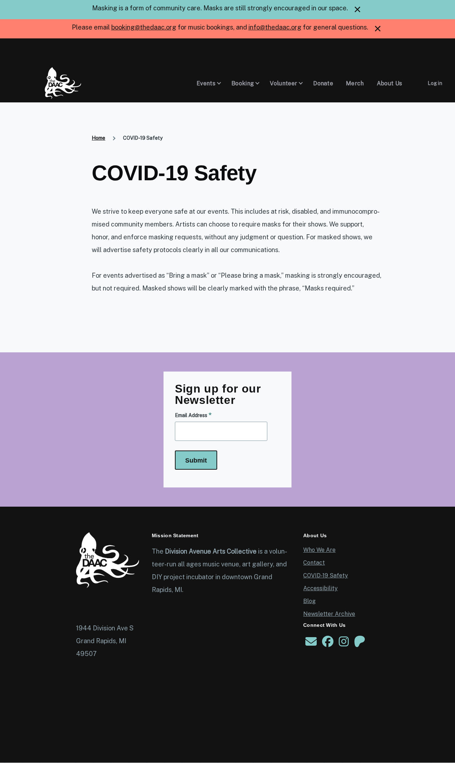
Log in (435, 83)
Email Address (191, 415)
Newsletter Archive (329, 613)
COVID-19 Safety (325, 575)
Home (98, 138)
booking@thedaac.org (143, 27)
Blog (309, 601)
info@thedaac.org (274, 27)
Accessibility (320, 588)
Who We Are (319, 549)
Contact (314, 562)
